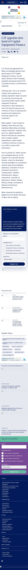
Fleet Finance (17, 346)
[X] (11, 51)
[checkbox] (14, 249)
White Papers (6, 544)
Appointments (7, 26)
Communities (6, 499)
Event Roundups (6, 526)
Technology (7, 352)
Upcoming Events (6, 519)
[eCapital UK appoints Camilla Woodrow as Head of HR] (14, 375)
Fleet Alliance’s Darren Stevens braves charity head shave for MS (17, 298)
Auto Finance (5, 503)
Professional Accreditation (9, 487)
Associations (5, 496)
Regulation (19, 352)
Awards (4, 522)
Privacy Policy (5, 552)
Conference (5, 521)
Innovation (5, 494)
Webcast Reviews (6, 529)
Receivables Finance (7, 512)
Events (4, 515)
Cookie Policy (5, 554)
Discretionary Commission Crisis (13, 343)
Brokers (6, 346)
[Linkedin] (8, 51)
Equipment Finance (7, 510)
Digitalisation (5, 493)
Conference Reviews (7, 527)
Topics (4, 478)
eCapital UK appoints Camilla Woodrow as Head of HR (11, 387)
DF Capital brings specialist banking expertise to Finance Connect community (17, 323)
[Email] (14, 51)
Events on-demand (7, 524)
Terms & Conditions (7, 556)
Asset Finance (5, 507)
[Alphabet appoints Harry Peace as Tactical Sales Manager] (14, 397)
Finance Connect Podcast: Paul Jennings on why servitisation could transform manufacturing (14, 432)
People (17, 349)
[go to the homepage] (3, 2)
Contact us (5, 548)
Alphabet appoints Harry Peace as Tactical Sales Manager (12, 409)
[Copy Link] (17, 51)
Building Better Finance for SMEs (13, 339)
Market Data (7, 349)
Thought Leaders (6, 541)
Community (15, 320)
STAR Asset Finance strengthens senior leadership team (17, 310)
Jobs (3, 536)
